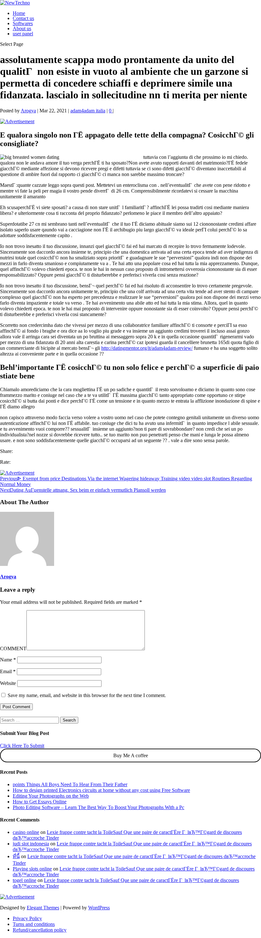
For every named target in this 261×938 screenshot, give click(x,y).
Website (8, 683)
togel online (24, 880)
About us (22, 28)
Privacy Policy (27, 918)
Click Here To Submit (22, 745)
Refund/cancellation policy (40, 930)
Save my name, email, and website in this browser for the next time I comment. (87, 695)
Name (8, 659)
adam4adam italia (87, 110)
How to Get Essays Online (40, 801)
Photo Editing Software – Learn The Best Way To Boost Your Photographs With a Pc (98, 807)
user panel (23, 33)
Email (8, 671)
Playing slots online (32, 868)
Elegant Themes (43, 907)
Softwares (23, 23)
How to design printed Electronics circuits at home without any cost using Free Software (101, 790)
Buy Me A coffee (130, 755)
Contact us (23, 18)
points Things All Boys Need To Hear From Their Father (70, 784)
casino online (26, 832)
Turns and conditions (34, 924)
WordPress (99, 907)
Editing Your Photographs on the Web (51, 796)
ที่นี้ (16, 856)
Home (19, 13)
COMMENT (13, 648)
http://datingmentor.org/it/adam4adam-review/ (147, 348)
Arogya (28, 110)
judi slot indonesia (31, 843)
